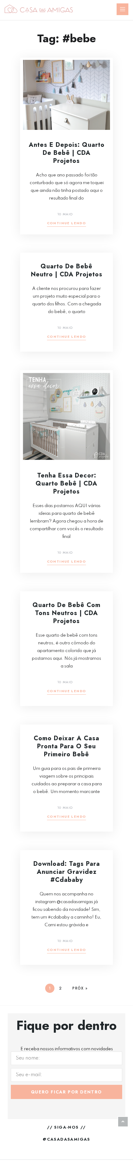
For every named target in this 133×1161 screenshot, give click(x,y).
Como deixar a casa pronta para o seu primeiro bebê (66, 746)
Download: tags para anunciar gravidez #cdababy (66, 871)
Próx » (80, 988)
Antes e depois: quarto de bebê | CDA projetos (67, 152)
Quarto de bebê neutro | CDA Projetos (66, 270)
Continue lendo (66, 223)
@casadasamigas (66, 1139)
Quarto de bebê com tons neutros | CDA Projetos (66, 613)
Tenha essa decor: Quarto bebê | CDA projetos (66, 483)
